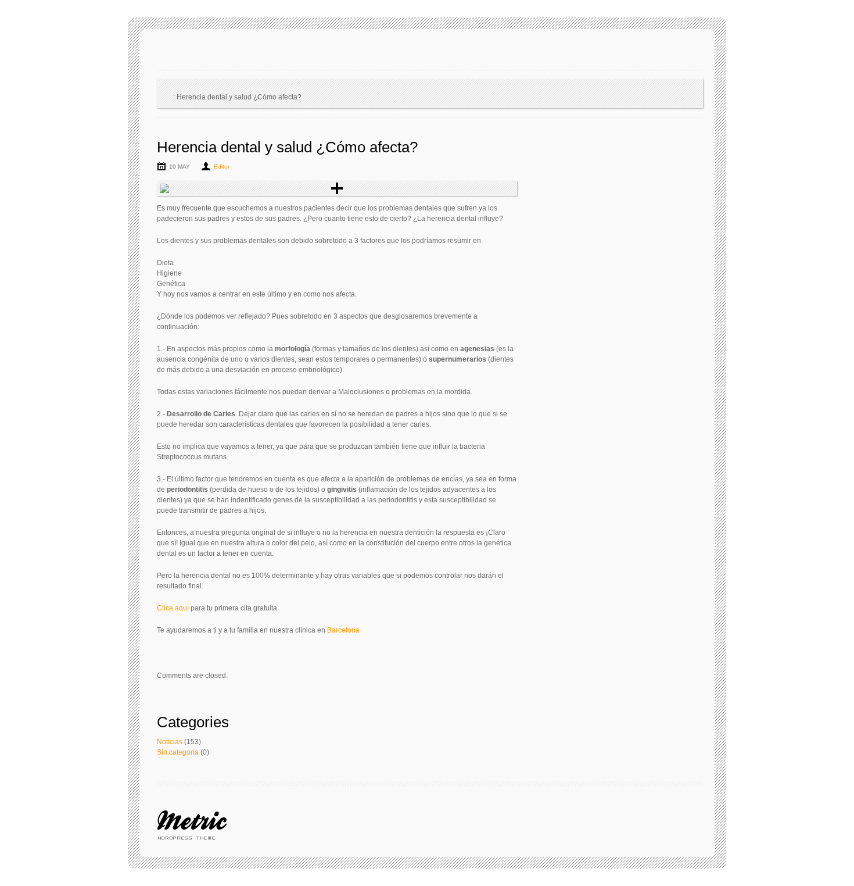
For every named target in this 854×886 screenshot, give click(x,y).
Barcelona (342, 630)
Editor (221, 166)
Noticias (169, 742)
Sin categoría (178, 752)
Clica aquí (173, 608)
